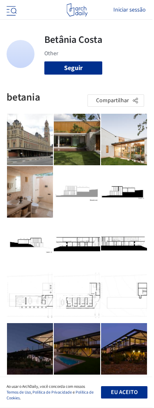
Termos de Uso (19, 392)
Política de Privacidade (52, 392)
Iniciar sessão (129, 10)
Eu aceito (124, 392)
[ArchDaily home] (77, 9)
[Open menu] (10, 10)
